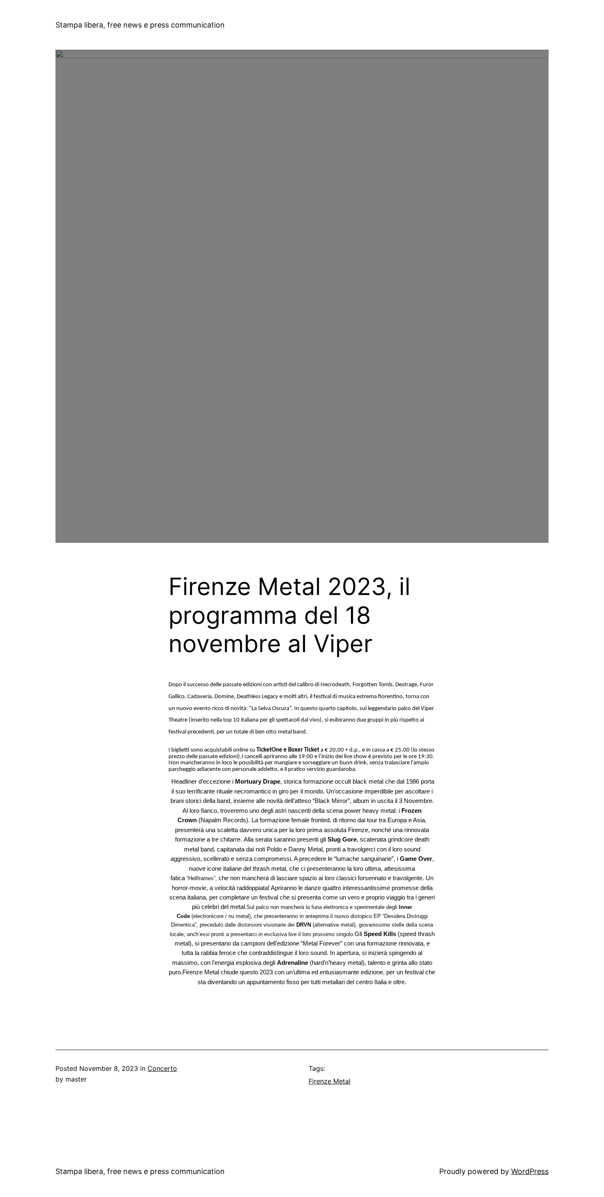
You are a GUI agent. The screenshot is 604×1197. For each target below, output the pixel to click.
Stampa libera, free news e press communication (140, 25)
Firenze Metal (329, 1081)
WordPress (530, 1171)
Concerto (162, 1068)
